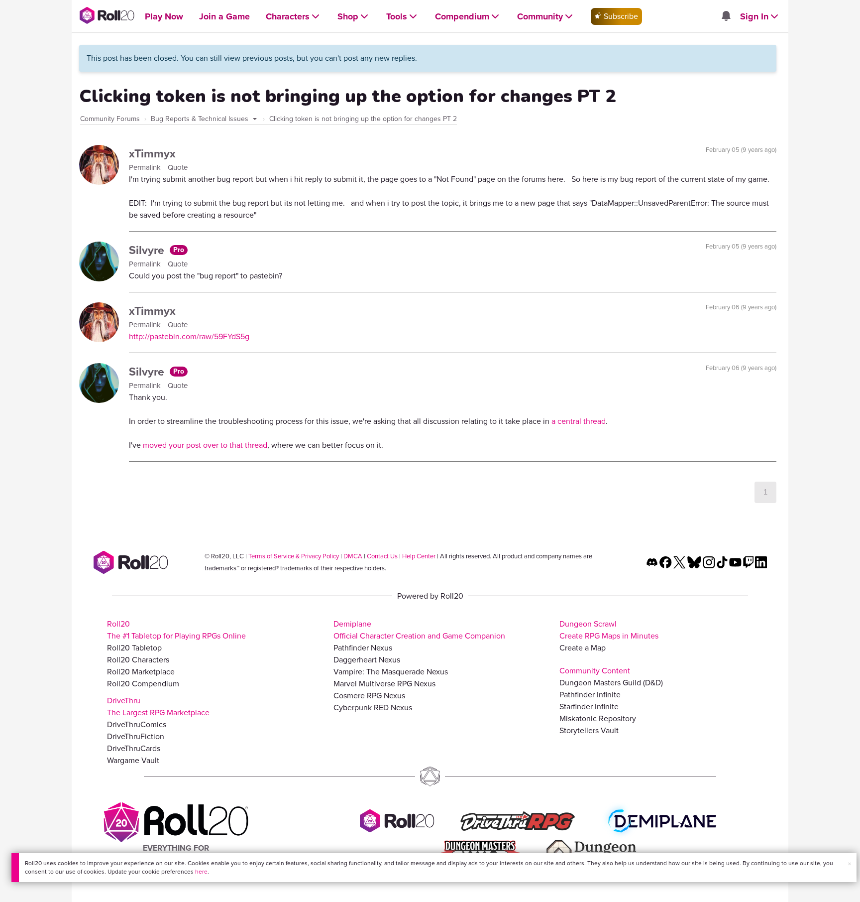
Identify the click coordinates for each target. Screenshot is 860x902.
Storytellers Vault (589, 730)
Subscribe (620, 16)
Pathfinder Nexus (362, 647)
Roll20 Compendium (143, 683)
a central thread (578, 421)
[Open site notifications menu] (725, 16)
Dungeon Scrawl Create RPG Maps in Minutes (608, 630)
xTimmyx (152, 153)
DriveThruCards (133, 748)
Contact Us (382, 556)
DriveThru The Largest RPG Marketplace (158, 706)
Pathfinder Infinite (590, 694)
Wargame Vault (133, 760)
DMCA (352, 556)
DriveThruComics (136, 724)
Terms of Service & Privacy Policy (293, 556)
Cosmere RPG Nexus (369, 695)
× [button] (850, 864)
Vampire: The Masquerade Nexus (390, 671)
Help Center (418, 556)
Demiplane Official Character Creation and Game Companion (419, 630)
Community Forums (110, 119)
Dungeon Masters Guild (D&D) (611, 682)
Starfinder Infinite (589, 706)
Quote (178, 167)
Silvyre (148, 250)
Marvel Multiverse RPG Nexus (384, 683)
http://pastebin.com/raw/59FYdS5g (189, 336)
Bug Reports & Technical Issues (200, 119)
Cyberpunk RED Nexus (372, 707)
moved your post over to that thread (205, 445)
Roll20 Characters (138, 659)
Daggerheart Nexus (366, 659)
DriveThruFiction (135, 736)
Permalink (146, 167)
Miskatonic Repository (597, 718)
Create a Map (582, 647)
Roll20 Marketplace (141, 671)
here (201, 871)
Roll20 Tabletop (134, 647)
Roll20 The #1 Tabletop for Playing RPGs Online (176, 630)
